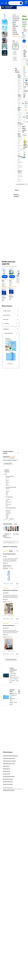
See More (10, 363)
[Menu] (2, 3)
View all (15, 524)
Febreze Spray (6, 766)
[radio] (16, 46)
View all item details (20, 184)
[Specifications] (18, 315)
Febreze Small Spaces (8, 781)
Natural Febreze (6, 768)
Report (17, 583)
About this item (7, 306)
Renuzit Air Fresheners (8, 779)
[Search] (21, 3)
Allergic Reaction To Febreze (9, 760)
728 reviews (12, 457)
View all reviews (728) (11, 659)
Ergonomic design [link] (10, 476)
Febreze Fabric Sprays (8, 784)
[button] (16, 70)
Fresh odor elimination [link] (11, 507)
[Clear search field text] (19, 3)
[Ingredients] (18, 329)
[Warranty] (16, 323)
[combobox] (15, 3)
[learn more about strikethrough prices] (26, 21)
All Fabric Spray (6, 773)
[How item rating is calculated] (17, 460)
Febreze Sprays (6, 771)
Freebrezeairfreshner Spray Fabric (10, 755)
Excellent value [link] (9, 496)
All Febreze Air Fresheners (8, 776)
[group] (19, 36)
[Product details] (18, 311)
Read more (5, 563)
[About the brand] (16, 333)
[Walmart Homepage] (6, 3)
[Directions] (18, 319)
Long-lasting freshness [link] (11, 487)
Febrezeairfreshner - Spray (9, 763)
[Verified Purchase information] (14, 551)
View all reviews (8, 463)
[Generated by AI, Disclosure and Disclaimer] (8, 520)
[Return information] (23, 38)
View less (11, 518)
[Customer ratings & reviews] (18, 452)
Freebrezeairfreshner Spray (9, 758)
